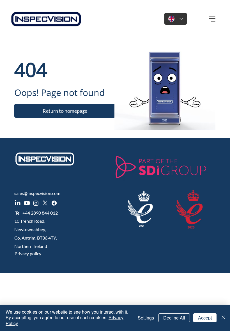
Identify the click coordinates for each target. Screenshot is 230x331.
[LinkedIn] (17, 203)
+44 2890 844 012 (40, 212)
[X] (45, 203)
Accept (205, 317)
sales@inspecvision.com (37, 193)
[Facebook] (54, 203)
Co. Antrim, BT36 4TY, (35, 237)
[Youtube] (27, 203)
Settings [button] (146, 317)
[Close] (223, 318)
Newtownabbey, (30, 229)
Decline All (174, 317)
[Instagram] (36, 203)
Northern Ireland (30, 246)
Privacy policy (28, 253)
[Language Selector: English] (175, 19)
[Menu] (213, 19)
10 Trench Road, (29, 221)
